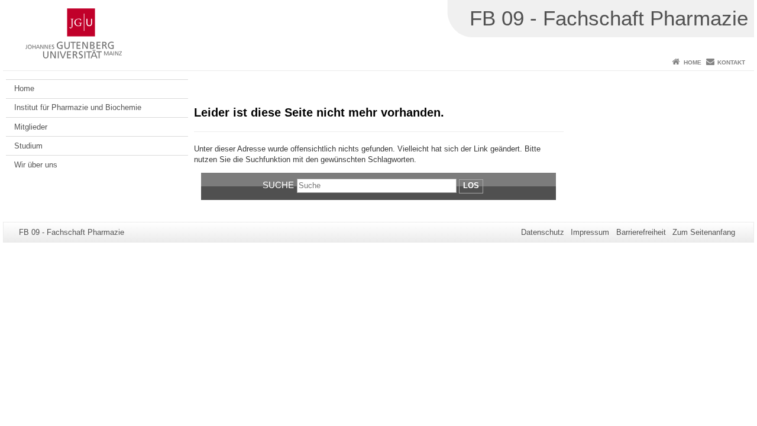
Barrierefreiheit (641, 232)
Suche (278, 185)
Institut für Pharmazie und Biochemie (77, 107)
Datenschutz (542, 232)
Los (471, 185)
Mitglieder (30, 126)
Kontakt (731, 62)
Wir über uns (35, 164)
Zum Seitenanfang (703, 232)
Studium (28, 145)
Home (692, 62)
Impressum (590, 232)
